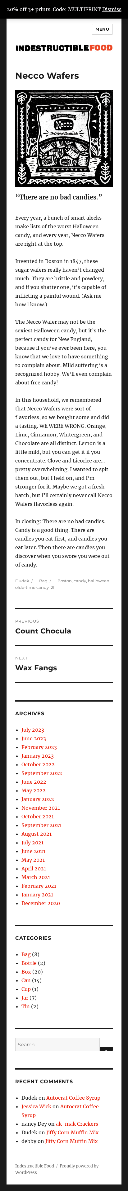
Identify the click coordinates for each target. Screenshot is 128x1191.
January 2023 (37, 756)
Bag (43, 580)
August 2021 (36, 834)
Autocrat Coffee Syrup (73, 1098)
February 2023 (39, 747)
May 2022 (33, 790)
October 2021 (37, 816)
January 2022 (37, 799)
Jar (24, 998)
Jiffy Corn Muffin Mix (72, 1132)
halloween (98, 580)
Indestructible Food (34, 1166)
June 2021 (33, 851)
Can (26, 980)
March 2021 (35, 877)
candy (80, 580)
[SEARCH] (106, 1049)
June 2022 (33, 782)
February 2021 (38, 886)
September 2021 (41, 825)
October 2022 (38, 764)
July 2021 (32, 842)
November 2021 (40, 808)
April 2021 (33, 868)
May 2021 (33, 860)
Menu (102, 29)
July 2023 (32, 730)
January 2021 (37, 894)
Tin (25, 1006)
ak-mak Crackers (77, 1124)
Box (26, 972)
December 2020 (40, 903)
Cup (26, 989)
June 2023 (33, 738)
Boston (64, 580)
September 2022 (41, 773)
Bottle (29, 963)
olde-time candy (32, 587)
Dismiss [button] (111, 9)
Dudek (22, 580)
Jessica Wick (36, 1106)
